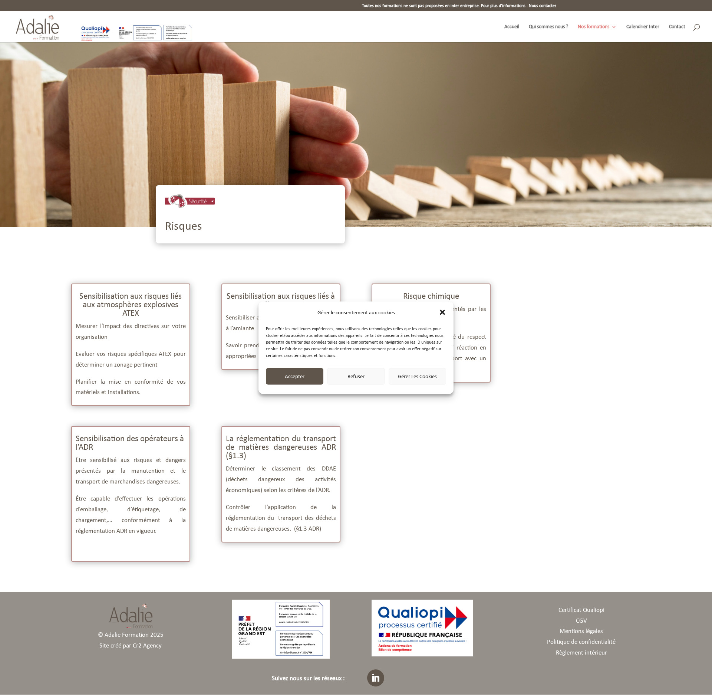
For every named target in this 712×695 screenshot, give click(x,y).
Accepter (294, 376)
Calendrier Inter (642, 27)
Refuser (356, 376)
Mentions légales (581, 631)
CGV (581, 620)
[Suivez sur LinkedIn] (375, 677)
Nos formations (593, 27)
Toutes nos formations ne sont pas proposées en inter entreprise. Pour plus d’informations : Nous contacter (459, 5)
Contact (677, 27)
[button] (442, 312)
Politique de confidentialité (581, 642)
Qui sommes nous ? (548, 27)
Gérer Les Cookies (417, 376)
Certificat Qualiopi (581, 610)
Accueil (511, 27)
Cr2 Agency (147, 645)
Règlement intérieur (581, 652)
